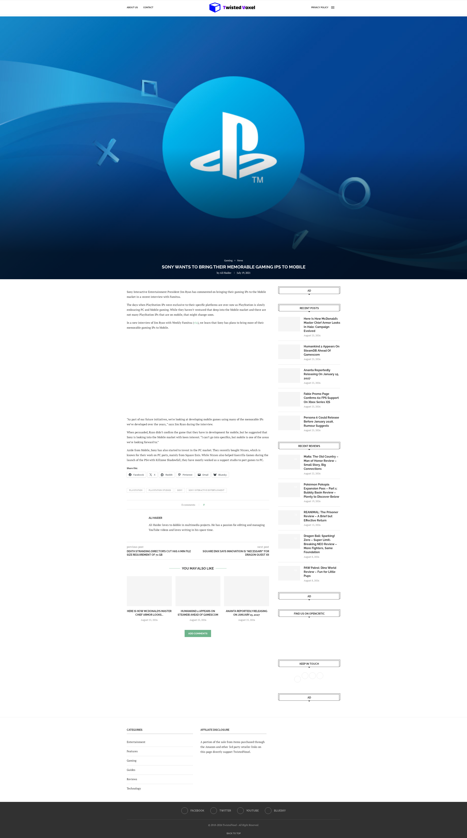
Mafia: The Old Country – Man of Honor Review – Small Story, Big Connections (321, 463)
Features (132, 751)
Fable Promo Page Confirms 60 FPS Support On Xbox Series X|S (321, 398)
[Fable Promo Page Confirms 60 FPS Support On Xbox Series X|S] (289, 399)
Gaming (131, 760)
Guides (131, 770)
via (196, 322)
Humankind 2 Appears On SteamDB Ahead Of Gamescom (321, 350)
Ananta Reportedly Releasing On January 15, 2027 (321, 374)
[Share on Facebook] (208, 504)
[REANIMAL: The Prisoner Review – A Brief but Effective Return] (289, 517)
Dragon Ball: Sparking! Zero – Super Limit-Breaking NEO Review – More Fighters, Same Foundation (320, 544)
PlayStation (135, 490)
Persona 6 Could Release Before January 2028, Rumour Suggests (321, 421)
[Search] (338, 7)
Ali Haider (225, 272)
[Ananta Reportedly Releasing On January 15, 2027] (246, 591)
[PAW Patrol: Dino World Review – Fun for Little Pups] (289, 573)
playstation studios (160, 490)
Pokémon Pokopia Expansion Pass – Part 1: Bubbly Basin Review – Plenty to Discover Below (321, 490)
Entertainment (136, 742)
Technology (134, 788)
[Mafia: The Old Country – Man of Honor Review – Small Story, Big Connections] (289, 462)
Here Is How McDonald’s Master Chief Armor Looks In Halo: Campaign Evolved (322, 325)
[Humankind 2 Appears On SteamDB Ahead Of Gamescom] (198, 591)
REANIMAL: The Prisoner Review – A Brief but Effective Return (321, 516)
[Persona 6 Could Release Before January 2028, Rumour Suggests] (289, 423)
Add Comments (197, 633)
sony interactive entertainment (206, 490)
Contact (148, 7)
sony (179, 490)
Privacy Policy (319, 7)
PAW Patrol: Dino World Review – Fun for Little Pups (320, 572)
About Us (132, 7)
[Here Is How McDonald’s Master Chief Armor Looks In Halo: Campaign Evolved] (149, 591)
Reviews (132, 779)
